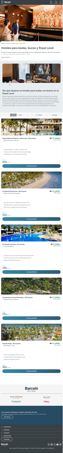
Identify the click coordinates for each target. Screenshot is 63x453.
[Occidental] (16, 402)
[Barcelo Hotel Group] (4, 444)
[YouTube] (57, 444)
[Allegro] (47, 402)
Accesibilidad (50, 448)
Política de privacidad (23, 448)
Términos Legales (40, 448)
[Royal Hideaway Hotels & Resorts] (16, 397)
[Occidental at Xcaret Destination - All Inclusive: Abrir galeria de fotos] (60, 279)
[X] (54, 444)
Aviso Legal (12, 448)
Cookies (32, 448)
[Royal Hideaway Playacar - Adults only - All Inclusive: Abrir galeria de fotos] (60, 120)
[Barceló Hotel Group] (7, 2)
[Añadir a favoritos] (3, 120)
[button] (2, 2)
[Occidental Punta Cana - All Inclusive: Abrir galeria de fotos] (60, 173)
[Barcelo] (46, 397)
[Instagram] (51, 444)
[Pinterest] (60, 444)
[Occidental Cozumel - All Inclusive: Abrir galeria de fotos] (60, 226)
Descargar (7, 439)
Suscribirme (7, 417)
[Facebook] (48, 444)
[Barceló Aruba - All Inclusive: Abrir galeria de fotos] (60, 325)
